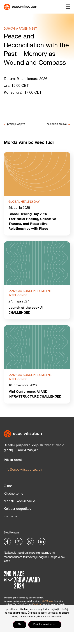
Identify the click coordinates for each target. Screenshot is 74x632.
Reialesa (37, 604)
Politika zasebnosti (44, 624)
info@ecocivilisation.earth (23, 470)
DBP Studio (47, 601)
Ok (19, 624)
